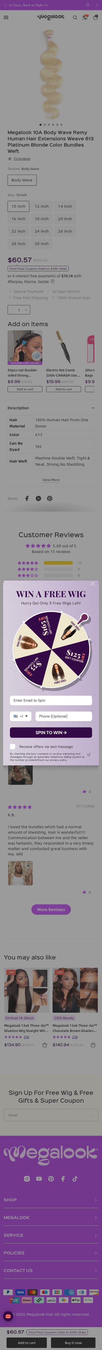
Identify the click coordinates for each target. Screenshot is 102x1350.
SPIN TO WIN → (51, 732)
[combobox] (20, 716)
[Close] (92, 583)
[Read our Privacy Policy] (89, 755)
